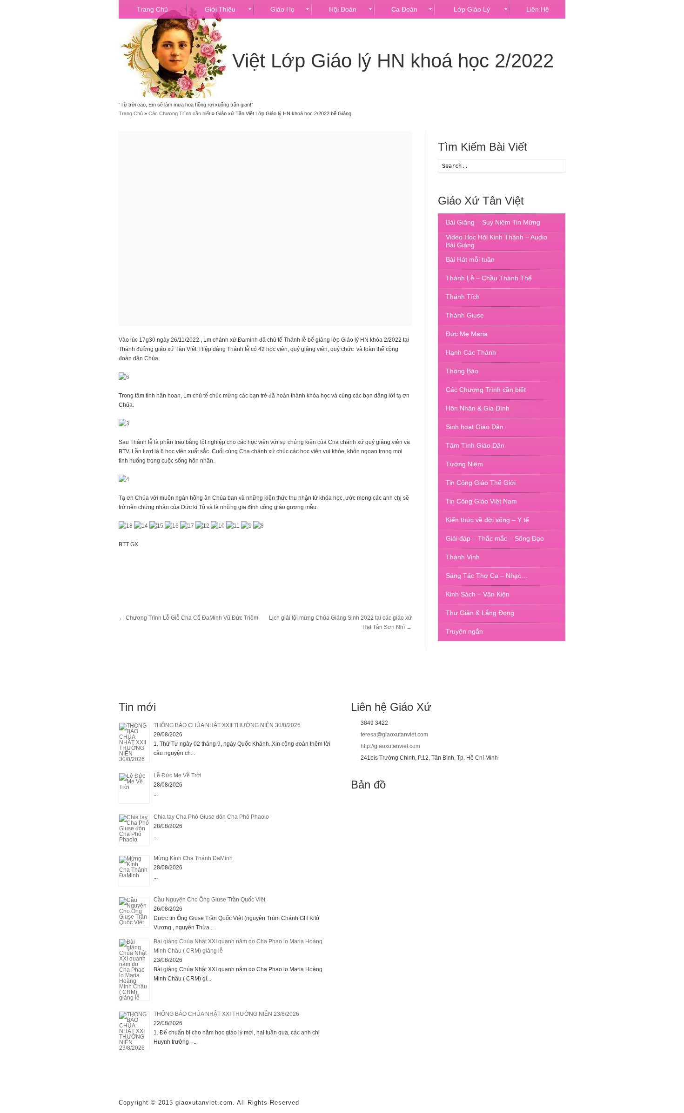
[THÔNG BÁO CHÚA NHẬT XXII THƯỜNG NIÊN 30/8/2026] (134, 742)
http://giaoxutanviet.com (390, 746)
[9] (246, 526)
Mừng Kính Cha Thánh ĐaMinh (193, 858)
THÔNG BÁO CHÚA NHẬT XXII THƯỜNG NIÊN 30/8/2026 (227, 725)
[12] (202, 526)
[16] (172, 526)
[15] (156, 526)
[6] (124, 377)
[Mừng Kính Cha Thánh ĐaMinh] (134, 871)
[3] (124, 423)
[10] (218, 526)
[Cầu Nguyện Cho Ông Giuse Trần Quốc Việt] (134, 912)
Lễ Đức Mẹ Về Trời (177, 775)
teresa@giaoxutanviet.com (394, 734)
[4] (124, 479)
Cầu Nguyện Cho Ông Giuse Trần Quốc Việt (209, 899)
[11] (233, 526)
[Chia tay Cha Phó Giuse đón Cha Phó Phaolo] (134, 829)
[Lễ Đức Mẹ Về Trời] (134, 788)
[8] (258, 526)
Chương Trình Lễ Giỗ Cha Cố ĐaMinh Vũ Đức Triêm (188, 618)
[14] (141, 526)
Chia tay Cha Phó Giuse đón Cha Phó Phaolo (211, 817)
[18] (126, 526)
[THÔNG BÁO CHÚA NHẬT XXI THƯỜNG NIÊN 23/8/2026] (134, 1031)
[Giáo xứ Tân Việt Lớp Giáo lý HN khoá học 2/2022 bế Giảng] (265, 228)
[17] (187, 526)
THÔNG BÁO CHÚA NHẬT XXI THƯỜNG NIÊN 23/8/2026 (226, 1014)
